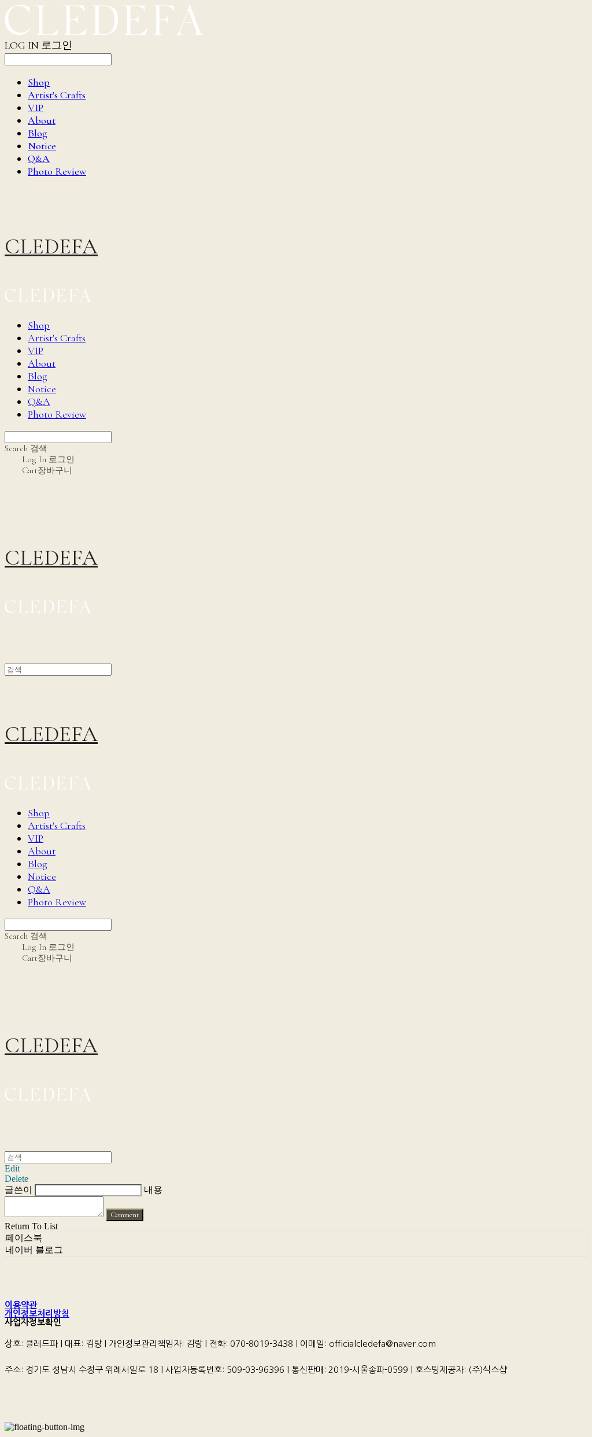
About (42, 120)
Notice (42, 145)
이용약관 (21, 1304)
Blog (37, 133)
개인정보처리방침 (37, 1313)
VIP (35, 107)
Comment (124, 1214)
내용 (153, 1190)
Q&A (39, 158)
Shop (39, 82)
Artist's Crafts (57, 95)
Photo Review (57, 171)
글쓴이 (18, 1190)
